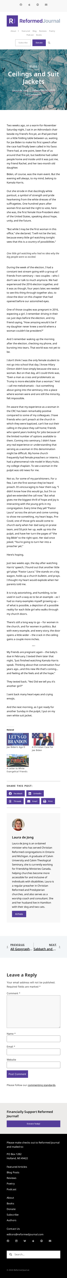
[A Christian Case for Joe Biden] (43, 739)
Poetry (52, 31)
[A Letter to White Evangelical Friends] (18, 760)
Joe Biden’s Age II (16, 747)
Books (39, 35)
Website (11, 1059)
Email (11, 1046)
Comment (13, 993)
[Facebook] (21, 4)
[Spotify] (37, 4)
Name (11, 1033)
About (13, 31)
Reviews (43, 31)
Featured (26, 31)
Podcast (30, 35)
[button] (49, 42)
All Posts (19, 914)
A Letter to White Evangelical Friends (17, 770)
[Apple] (29, 4)
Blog (35, 31)
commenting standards (41, 1085)
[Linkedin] (16, 1241)
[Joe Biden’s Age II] (18, 739)
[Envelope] (46, 4)
